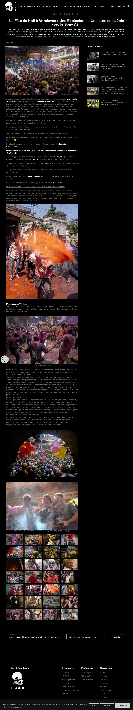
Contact (111, 6)
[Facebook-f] (15, 2)
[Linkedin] (15, 10)
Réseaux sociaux (99, 6)
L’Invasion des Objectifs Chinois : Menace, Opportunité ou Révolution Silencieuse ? (114, 66)
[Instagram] (15, 5)
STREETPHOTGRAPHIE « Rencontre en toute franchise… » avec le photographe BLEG (114, 102)
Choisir (94, 706)
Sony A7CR (37, 159)
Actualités (31, 6)
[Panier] (124, 6)
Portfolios (63, 6)
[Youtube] (15, 7)
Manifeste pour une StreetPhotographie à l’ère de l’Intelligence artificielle (112, 78)
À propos (40, 6)
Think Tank (44, 176)
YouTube (87, 6)
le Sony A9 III (59, 157)
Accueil (22, 6)
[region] (66, 705)
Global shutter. (57, 183)
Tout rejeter (107, 706)
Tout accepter (122, 706)
